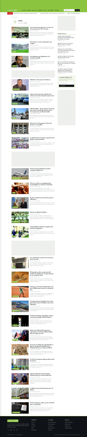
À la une (24, 10)
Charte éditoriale (51, 424)
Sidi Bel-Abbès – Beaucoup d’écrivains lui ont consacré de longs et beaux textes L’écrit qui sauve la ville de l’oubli (42, 110)
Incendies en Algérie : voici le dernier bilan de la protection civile (32, 13)
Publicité (50, 429)
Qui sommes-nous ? (52, 422)
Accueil (13, 17)
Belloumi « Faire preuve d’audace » (40, 79)
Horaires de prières (69, 422)
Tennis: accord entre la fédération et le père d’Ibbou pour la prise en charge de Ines (41, 288)
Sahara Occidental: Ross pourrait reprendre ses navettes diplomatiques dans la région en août (41, 332)
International (33, 429)
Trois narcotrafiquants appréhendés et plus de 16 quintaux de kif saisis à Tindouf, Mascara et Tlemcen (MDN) (41, 346)
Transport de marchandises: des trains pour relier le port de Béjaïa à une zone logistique (41, 303)
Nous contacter (51, 428)
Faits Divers (51, 10)
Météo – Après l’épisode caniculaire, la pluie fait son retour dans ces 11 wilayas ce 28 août (64, 13)
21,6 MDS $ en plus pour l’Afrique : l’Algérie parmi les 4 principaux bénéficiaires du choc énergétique (65, 70)
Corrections (50, 426)
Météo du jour (68, 424)
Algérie (29, 10)
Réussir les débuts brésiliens (38, 212)
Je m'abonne (62, 85)
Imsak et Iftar (67, 426)
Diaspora (57, 10)
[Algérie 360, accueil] (12, 10)
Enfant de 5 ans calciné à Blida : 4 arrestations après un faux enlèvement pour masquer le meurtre (66, 50)
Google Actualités (68, 428)
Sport (45, 10)
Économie (40, 10)
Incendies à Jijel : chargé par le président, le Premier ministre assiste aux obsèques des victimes (66, 38)
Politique (34, 10)
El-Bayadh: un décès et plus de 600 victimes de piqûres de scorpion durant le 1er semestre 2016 (42, 274)
